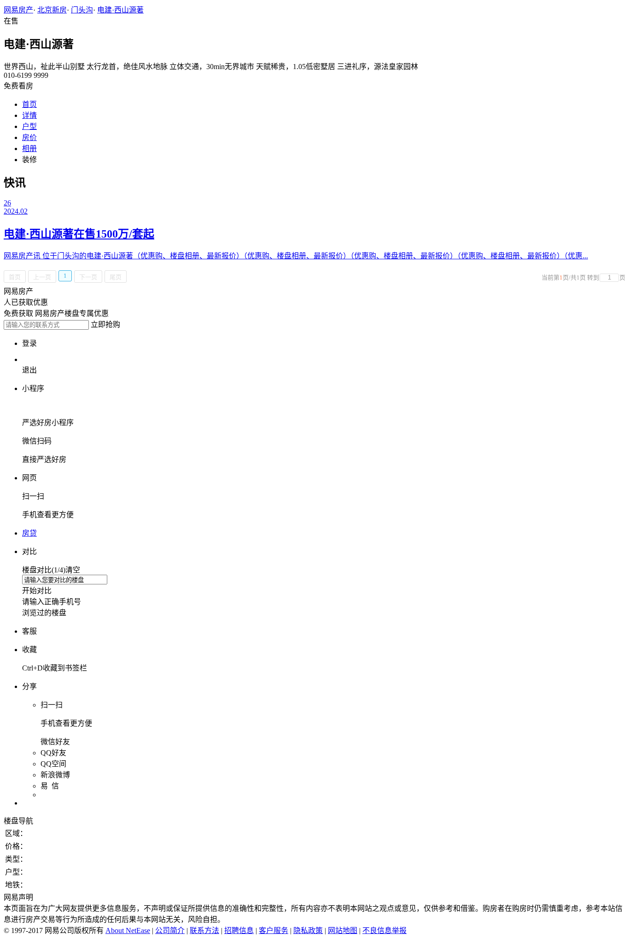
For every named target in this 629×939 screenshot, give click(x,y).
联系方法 (204, 930)
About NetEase (127, 930)
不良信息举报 (384, 930)
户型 (29, 126)
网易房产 (18, 10)
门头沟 (82, 10)
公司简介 (170, 930)
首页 (29, 104)
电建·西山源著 (120, 10)
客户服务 (273, 930)
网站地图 (342, 930)
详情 (29, 115)
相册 (29, 148)
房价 (29, 137)
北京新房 (52, 10)
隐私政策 (308, 930)
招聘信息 (239, 930)
